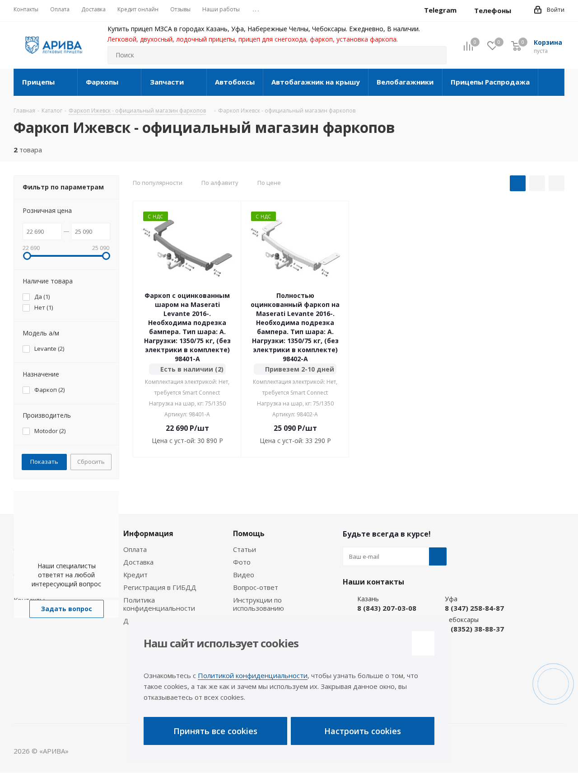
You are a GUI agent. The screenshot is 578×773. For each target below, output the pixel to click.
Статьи (244, 549)
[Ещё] (551, 82)
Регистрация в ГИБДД (159, 587)
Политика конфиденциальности (159, 604)
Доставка (138, 561)
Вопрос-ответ (255, 587)
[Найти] (436, 55)
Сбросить (91, 461)
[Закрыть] (423, 643)
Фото (242, 561)
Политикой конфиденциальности (253, 675)
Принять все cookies (215, 731)
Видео (243, 574)
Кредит (135, 574)
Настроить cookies (362, 731)
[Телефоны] (518, 10)
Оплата (135, 549)
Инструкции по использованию (258, 604)
